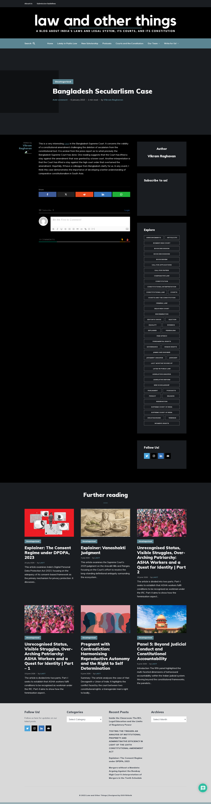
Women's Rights (162, 423)
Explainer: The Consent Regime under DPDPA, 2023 (48, 552)
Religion (170, 396)
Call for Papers (161, 270)
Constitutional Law (155, 292)
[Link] (86, 229)
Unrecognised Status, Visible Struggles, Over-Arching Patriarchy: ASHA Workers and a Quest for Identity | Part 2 (161, 559)
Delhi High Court (161, 309)
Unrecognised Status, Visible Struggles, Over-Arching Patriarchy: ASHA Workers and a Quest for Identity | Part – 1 (49, 656)
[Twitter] (147, 456)
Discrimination (161, 314)
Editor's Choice (154, 319)
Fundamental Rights (162, 341)
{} (89, 229)
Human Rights (170, 347)
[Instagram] (154, 456)
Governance (152, 347)
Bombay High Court (161, 243)
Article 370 (172, 238)
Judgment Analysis (154, 358)
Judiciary (173, 358)
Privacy (152, 396)
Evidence (171, 325)
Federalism (171, 330)
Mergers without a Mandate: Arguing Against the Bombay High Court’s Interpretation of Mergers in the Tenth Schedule (125, 772)
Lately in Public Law (67, 43)
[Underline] (61, 229)
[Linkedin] (161, 456)
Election (172, 319)
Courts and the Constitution (129, 43)
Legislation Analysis (161, 374)
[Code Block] (82, 229)
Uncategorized (63, 81)
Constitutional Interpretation (161, 287)
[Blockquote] (78, 229)
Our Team (153, 43)
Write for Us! (170, 43)
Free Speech (162, 336)
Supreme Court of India (161, 407)
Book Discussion (161, 248)
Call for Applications (162, 265)
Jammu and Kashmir (161, 352)
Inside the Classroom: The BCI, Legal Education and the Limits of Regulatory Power (125, 721)
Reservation (161, 401)
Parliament (153, 391)
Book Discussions (162, 254)
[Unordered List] (73, 229)
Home (50, 43)
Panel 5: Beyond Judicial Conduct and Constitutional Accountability (161, 651)
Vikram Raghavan (113, 99)
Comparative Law (161, 276)
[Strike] (65, 229)
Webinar (172, 418)
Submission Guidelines (46, 3)
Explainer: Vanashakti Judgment (103, 550)
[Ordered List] (69, 229)
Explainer (152, 330)
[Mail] (168, 456)
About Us (28, 3)
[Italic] (57, 229)
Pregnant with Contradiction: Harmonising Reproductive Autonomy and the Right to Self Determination (105, 656)
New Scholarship (89, 43)
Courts (173, 292)
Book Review (161, 259)
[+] (93, 229)
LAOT (42, 563)
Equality (152, 325)
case (66, 143)
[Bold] (53, 229)
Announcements (153, 238)
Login (127, 210)
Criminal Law (161, 303)
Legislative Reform (161, 380)
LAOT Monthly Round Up (162, 363)
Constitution (161, 281)
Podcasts (106, 43)
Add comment (60, 99)
